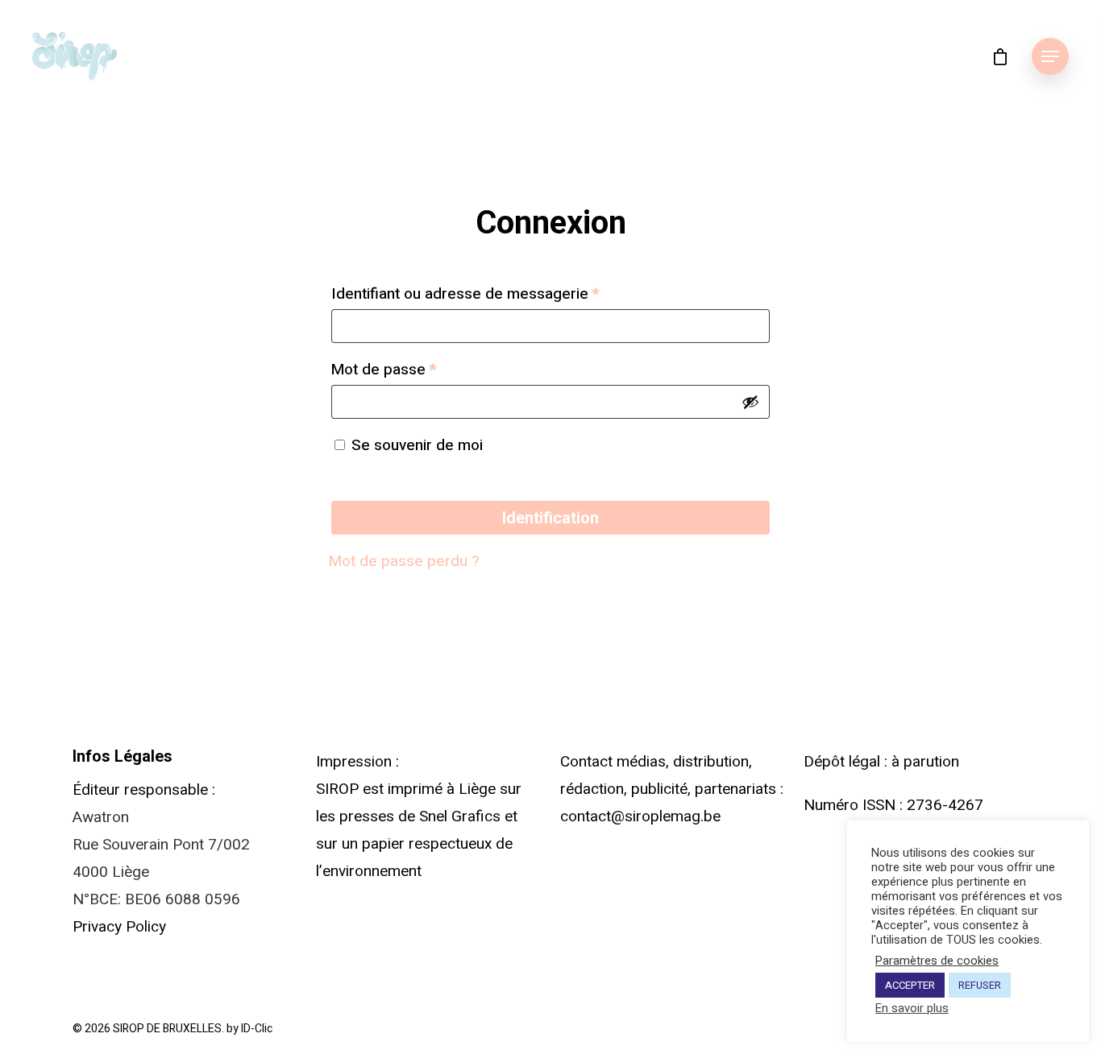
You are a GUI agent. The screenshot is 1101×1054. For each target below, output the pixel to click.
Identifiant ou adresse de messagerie (465, 294)
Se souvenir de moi (417, 445)
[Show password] (750, 402)
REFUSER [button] (979, 985)
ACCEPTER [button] (910, 985)
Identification (550, 517)
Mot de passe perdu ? (404, 561)
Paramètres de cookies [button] (937, 961)
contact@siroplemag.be (640, 816)
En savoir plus (912, 1009)
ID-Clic (256, 1028)
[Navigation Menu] (1050, 56)
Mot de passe (383, 369)
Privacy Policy (119, 927)
